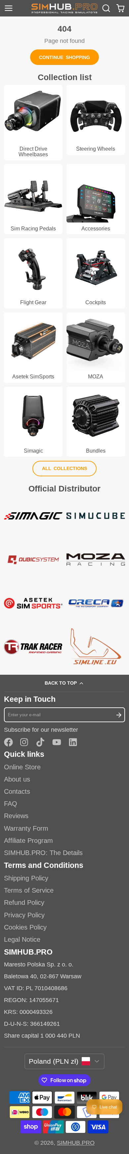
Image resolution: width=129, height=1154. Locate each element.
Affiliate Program (28, 840)
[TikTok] (40, 742)
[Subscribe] (118, 714)
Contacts (17, 791)
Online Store (22, 767)
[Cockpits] (95, 273)
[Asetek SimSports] (33, 347)
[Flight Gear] (33, 273)
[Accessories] (95, 199)
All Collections (64, 468)
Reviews (16, 815)
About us (17, 779)
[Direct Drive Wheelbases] (33, 122)
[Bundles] (95, 422)
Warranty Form (26, 828)
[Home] (64, 8)
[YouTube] (56, 742)
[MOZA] (95, 347)
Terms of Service (29, 890)
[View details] (33, 516)
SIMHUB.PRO (76, 1142)
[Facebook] (8, 742)
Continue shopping (64, 57)
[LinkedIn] (72, 742)
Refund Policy (24, 902)
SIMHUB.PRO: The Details (43, 852)
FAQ (10, 803)
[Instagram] (24, 742)
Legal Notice (22, 939)
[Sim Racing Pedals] (33, 199)
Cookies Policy (25, 927)
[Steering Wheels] (95, 120)
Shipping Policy (26, 878)
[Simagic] (33, 422)
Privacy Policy (24, 915)
